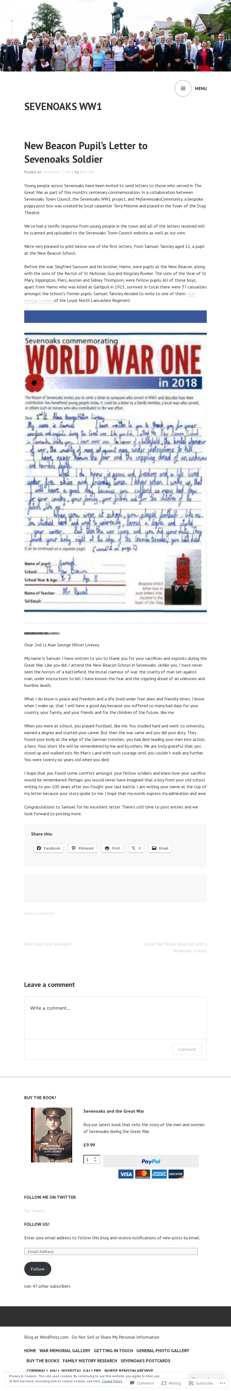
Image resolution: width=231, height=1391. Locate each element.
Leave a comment (39, 913)
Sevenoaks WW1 (63, 106)
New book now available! (48, 944)
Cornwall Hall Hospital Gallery (63, 1371)
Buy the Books (42, 1360)
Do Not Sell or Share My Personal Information (115, 1337)
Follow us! (36, 1224)
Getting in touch (113, 1350)
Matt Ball (87, 171)
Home (30, 1350)
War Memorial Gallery (64, 1350)
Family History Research (90, 1360)
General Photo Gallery (162, 1350)
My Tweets (34, 1210)
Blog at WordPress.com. (46, 1337)
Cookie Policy (112, 1381)
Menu (201, 88)
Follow (38, 1269)
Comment (187, 1049)
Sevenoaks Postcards (145, 1360)
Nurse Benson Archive (129, 1371)
